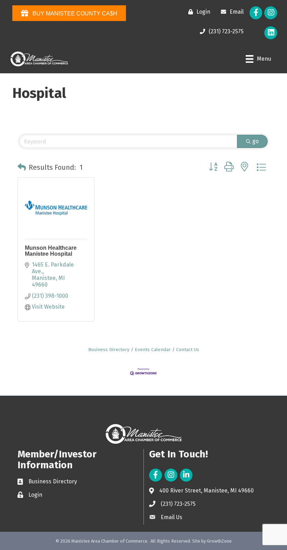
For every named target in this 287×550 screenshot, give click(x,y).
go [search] (255, 141)
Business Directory (109, 350)
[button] (22, 167)
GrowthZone (219, 541)
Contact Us (187, 350)
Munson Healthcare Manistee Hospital (51, 251)
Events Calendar (153, 350)
